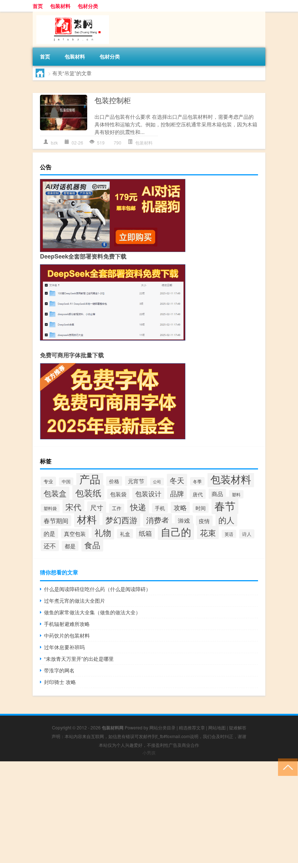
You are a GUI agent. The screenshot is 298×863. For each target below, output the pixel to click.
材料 (87, 519)
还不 (50, 545)
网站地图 (217, 727)
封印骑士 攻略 (60, 681)
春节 (224, 505)
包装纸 (88, 492)
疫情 (204, 521)
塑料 (236, 494)
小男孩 (149, 752)
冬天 (177, 480)
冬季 (197, 481)
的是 (49, 533)
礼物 (102, 532)
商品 (217, 494)
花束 (208, 532)
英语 (229, 534)
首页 (38, 5)
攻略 (180, 507)
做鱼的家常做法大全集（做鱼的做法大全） (92, 612)
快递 (138, 506)
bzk (54, 142)
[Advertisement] (149, 812)
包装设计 (148, 493)
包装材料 (60, 5)
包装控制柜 (112, 100)
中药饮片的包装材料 (67, 635)
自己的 (176, 531)
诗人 (246, 533)
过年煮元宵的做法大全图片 (74, 600)
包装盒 (55, 493)
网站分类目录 (162, 727)
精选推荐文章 (192, 727)
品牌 (177, 493)
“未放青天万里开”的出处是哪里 (79, 658)
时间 (201, 508)
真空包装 (75, 533)
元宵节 (136, 481)
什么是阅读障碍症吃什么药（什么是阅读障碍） (97, 589)
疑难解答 (237, 727)
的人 (226, 519)
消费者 (157, 519)
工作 (116, 508)
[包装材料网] (71, 14)
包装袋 (118, 494)
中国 (66, 481)
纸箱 (145, 533)
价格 (114, 481)
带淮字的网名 (59, 670)
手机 (160, 508)
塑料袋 (50, 508)
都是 (70, 546)
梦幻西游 (121, 519)
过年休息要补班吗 (64, 647)
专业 (48, 481)
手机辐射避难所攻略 (67, 623)
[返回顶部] (286, 766)
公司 (157, 481)
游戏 (184, 520)
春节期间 (56, 520)
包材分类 (88, 5)
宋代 (73, 506)
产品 (89, 478)
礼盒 (125, 533)
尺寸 (96, 507)
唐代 (198, 494)
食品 (92, 544)
